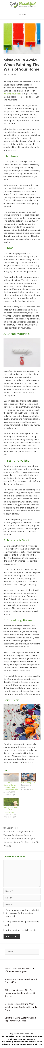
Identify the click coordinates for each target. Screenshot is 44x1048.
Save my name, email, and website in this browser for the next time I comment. (23, 913)
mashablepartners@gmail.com (27, 1044)
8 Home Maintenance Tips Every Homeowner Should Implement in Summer (20, 993)
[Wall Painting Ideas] (28, 777)
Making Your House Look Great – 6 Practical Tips (11, 809)
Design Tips (12, 827)
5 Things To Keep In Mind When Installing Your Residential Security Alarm (21, 1006)
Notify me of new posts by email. (21, 930)
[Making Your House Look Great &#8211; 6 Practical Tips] (11, 802)
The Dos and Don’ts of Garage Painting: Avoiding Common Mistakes (11, 786)
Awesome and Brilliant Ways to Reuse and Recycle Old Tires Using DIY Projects (21, 842)
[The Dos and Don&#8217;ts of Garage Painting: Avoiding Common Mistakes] (11, 777)
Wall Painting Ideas (28, 782)
